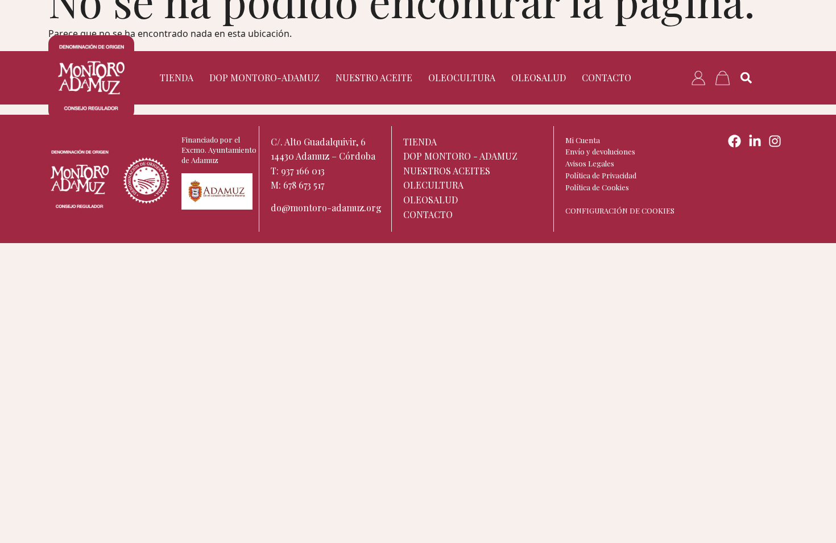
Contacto (606, 77)
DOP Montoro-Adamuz (264, 77)
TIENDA (176, 77)
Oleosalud (538, 77)
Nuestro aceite (374, 77)
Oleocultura (461, 77)
